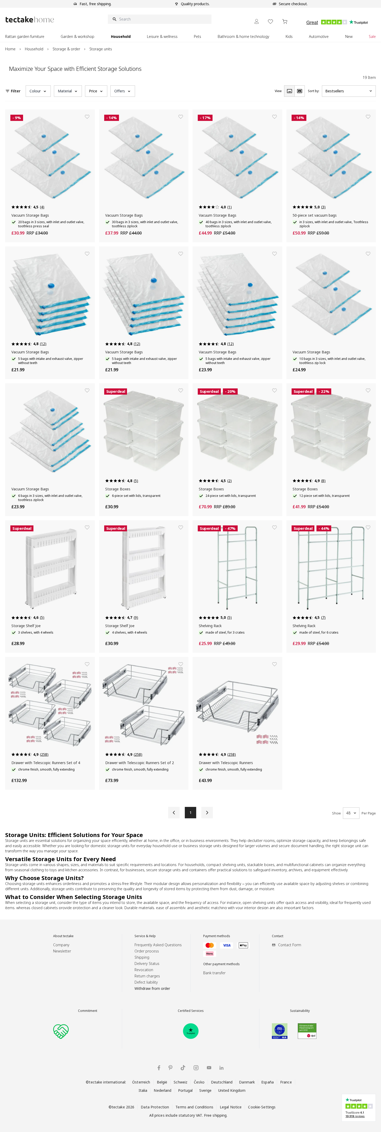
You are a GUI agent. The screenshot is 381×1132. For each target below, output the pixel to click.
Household (34, 48)
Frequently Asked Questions (158, 944)
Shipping (142, 957)
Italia (143, 1090)
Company (61, 944)
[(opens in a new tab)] (191, 1031)
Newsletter (62, 951)
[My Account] (257, 21)
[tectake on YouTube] (209, 1067)
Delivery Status (147, 963)
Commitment (87, 1011)
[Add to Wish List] (87, 117)
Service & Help (145, 936)
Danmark (247, 1082)
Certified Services (191, 1011)
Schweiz (180, 1082)
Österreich (141, 1082)
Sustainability (300, 1011)
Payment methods (216, 936)
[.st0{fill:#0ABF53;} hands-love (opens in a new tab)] (61, 1031)
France (286, 1082)
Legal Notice (231, 1106)
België (162, 1082)
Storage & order (66, 48)
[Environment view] (299, 91)
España (267, 1082)
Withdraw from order (152, 988)
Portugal (185, 1090)
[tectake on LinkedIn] (221, 1068)
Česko (199, 1082)
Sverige (205, 1090)
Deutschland (221, 1082)
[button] (38, 91)
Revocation (144, 969)
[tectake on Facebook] (159, 1067)
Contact (277, 936)
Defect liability (146, 982)
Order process (147, 951)
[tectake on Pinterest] (170, 1067)
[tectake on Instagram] (196, 1067)
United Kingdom (232, 1090)
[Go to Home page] (29, 19)
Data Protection (155, 1106)
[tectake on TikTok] (183, 1067)
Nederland (162, 1090)
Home (10, 48)
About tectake (63, 936)
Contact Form (289, 944)
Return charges (147, 975)
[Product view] (289, 91)
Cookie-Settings (262, 1106)
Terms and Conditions (194, 1106)
